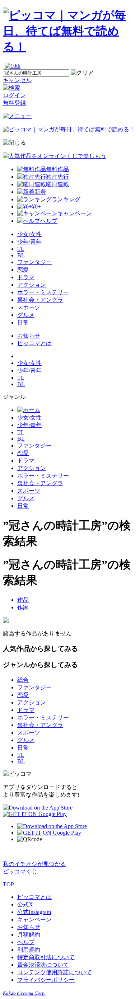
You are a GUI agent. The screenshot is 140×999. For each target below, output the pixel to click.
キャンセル (17, 80)
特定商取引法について (46, 957)
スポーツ (28, 307)
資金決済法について (43, 965)
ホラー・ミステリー (43, 292)
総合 (23, 680)
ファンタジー (34, 262)
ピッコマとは (34, 343)
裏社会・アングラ (40, 300)
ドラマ (25, 277)
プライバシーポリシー (46, 980)
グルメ (25, 315)
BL (21, 255)
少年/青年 (29, 242)
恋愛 (23, 270)
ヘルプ (25, 942)
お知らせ (28, 336)
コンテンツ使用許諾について (54, 972)
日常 (23, 322)
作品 (23, 600)
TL (20, 249)
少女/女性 (29, 234)
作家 (23, 607)
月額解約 (28, 935)
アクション (31, 285)
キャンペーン (34, 919)
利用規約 (28, 950)
